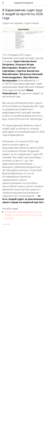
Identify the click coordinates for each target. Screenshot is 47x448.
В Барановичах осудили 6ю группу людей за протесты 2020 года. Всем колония (23, 215)
